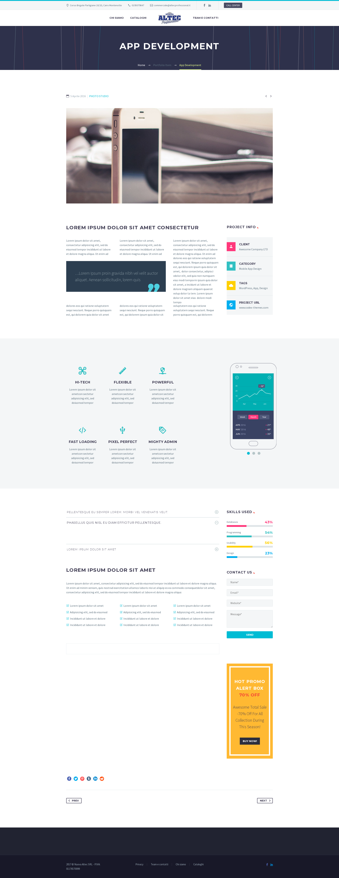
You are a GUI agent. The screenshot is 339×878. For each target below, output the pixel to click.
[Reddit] (102, 779)
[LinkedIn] (209, 5)
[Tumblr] (89, 779)
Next (263, 800)
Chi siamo (116, 17)
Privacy (139, 864)
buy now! (250, 741)
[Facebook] (204, 5)
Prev (75, 800)
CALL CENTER (233, 5)
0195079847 (138, 5)
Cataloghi (138, 17)
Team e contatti (205, 17)
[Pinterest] (82, 779)
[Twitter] (76, 779)
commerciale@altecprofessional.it (172, 5)
